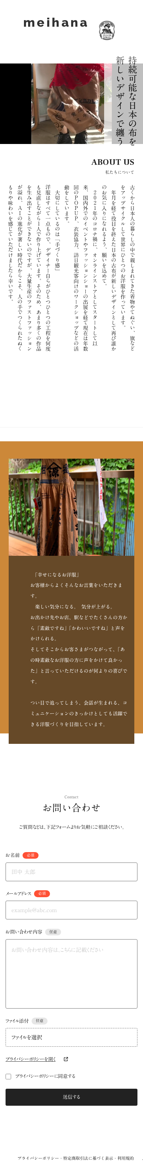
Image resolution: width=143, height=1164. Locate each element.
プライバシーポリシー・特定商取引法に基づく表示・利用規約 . (80, 1158)
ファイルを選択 (26, 1037)
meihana (56, 30)
